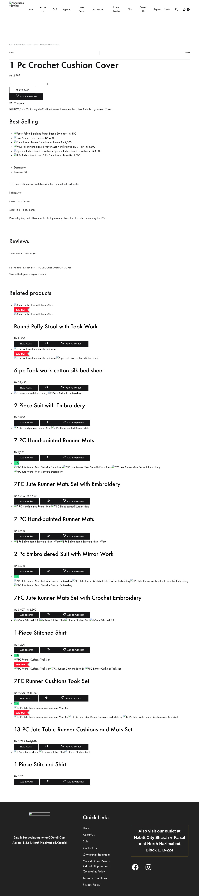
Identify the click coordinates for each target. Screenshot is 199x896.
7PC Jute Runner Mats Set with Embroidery (67, 484)
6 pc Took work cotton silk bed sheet (59, 370)
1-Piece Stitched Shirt (40, 632)
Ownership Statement (96, 855)
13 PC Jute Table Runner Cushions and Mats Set (73, 729)
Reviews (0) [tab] (20, 172)
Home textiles (20, 45)
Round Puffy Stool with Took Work (56, 326)
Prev (11, 52)
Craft (55, 9)
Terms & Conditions (95, 878)
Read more (26, 343)
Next (187, 52)
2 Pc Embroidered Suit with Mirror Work (64, 554)
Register (157, 9)
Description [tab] (20, 167)
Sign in (167, 9)
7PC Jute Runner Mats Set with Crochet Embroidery (77, 597)
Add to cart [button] (26, 422)
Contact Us (143, 9)
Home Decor (82, 9)
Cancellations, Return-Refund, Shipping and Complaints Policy (96, 866)
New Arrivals (83, 109)
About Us (43, 9)
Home (30, 9)
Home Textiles (116, 9)
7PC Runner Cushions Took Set (51, 681)
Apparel (66, 9)
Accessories (98, 9)
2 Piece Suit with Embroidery (49, 405)
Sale (85, 841)
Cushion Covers (32, 45)
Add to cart (22, 90)
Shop (130, 9)
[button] (16, 103)
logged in (25, 274)
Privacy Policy (91, 885)
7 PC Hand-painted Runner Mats (54, 440)
